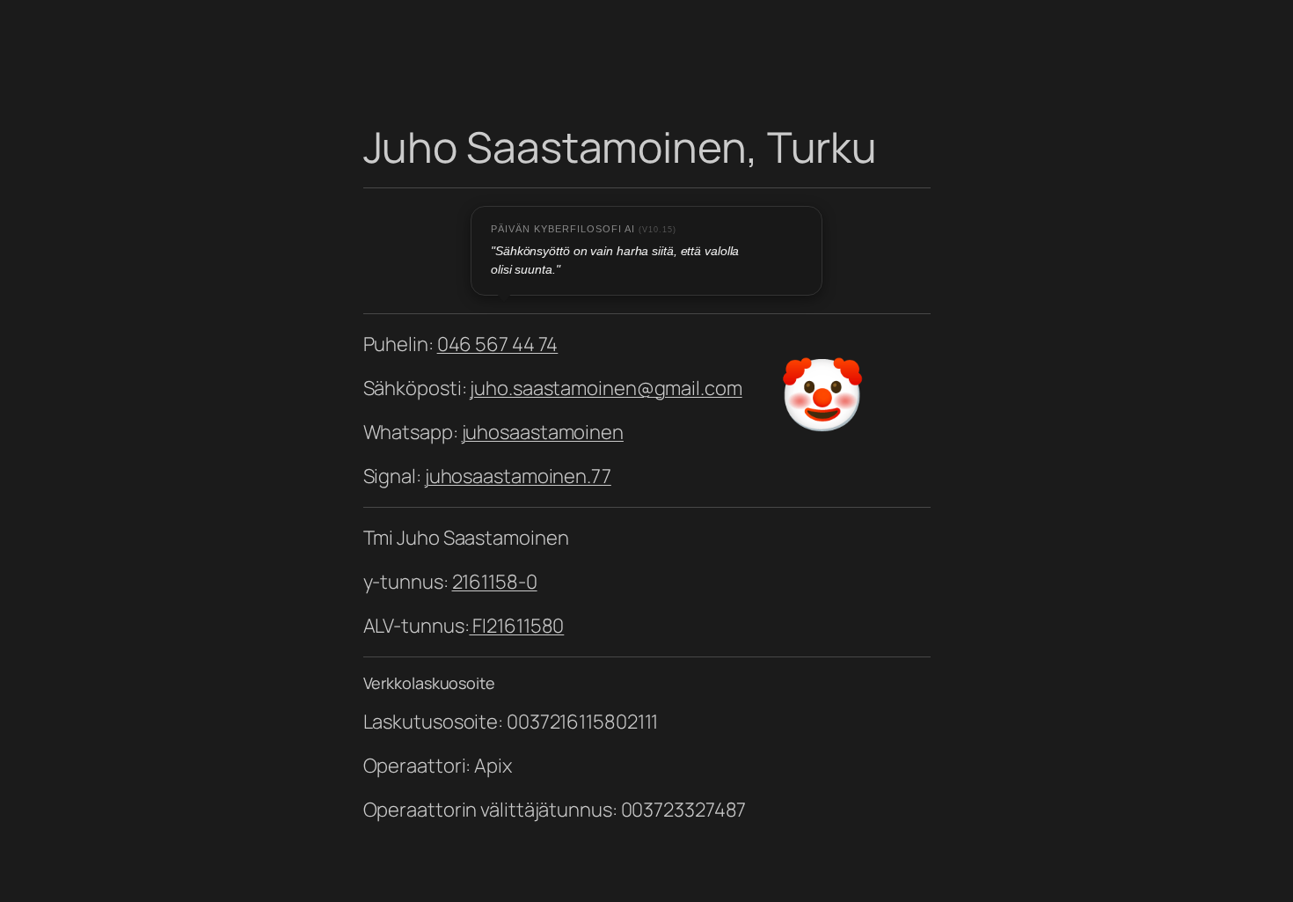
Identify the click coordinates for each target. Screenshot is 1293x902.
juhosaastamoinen (543, 432)
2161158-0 (494, 581)
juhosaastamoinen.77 (518, 476)
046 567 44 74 (498, 344)
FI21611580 (516, 625)
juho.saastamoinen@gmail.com (605, 388)
